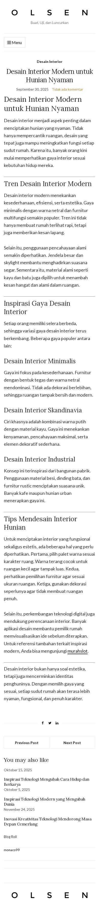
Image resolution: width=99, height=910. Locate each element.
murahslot (78, 651)
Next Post (72, 742)
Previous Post (27, 742)
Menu (16, 42)
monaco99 (12, 850)
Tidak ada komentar (67, 89)
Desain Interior (49, 61)
